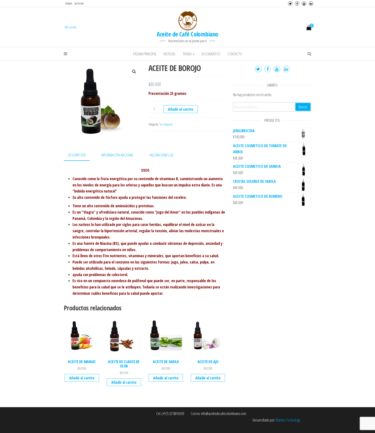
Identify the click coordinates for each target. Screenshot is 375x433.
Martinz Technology (288, 420)
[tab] (80, 155)
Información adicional (117, 155)
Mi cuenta (70, 27)
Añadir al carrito (180, 109)
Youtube (304, 3)
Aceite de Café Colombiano (187, 34)
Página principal (144, 53)
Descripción (77, 155)
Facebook (297, 3)
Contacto (235, 53)
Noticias (79, 3)
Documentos (211, 53)
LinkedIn (311, 3)
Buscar (303, 106)
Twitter (290, 3)
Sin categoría (166, 124)
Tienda (68, 3)
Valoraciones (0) (161, 155)
